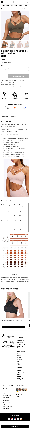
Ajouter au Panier (15, 426)
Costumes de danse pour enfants (20, 368)
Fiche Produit (4, 116)
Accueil (3, 8)
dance (20, 279)
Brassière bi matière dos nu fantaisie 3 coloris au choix (12, 321)
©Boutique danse (14, 415)
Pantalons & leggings (20, 358)
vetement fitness (19, 281)
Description (13, 116)
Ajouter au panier (18, 76)
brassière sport (6, 279)
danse (23, 279)
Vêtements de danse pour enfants (20, 378)
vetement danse (10, 281)
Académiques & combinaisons (21, 341)
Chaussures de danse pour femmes (21, 346)
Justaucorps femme (20, 373)
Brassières (8, 8)
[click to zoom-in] (15, 25)
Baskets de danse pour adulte (20, 363)
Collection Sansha (19, 354)
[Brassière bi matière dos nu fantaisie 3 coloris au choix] (14, 305)
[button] (26, 25)
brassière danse (17, 277)
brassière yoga (14, 279)
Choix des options (14, 327)
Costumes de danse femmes (21, 350)
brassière (9, 277)
